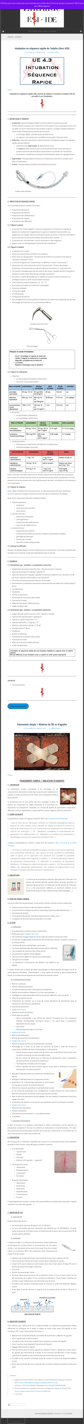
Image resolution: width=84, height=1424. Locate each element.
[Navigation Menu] (81, 31)
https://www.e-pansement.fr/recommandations (33, 1391)
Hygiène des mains (19, 1032)
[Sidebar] (3, 31)
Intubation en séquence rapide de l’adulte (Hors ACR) (42, 48)
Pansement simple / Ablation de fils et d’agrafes (42, 724)
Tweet (10, 90)
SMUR (12, 494)
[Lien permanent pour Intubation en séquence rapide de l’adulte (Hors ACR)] (42, 71)
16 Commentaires (55, 728)
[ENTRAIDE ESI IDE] (42, 14)
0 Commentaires (53, 52)
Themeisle (69, 1413)
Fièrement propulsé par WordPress (44, 1413)
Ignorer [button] (47, 6)
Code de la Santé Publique (57, 818)
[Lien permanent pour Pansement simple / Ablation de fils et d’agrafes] (42, 751)
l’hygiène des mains (31, 934)
